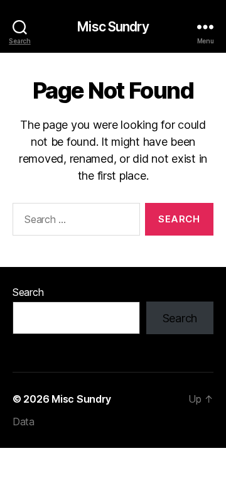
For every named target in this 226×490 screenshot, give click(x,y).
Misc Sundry (112, 26)
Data (24, 421)
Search (28, 292)
